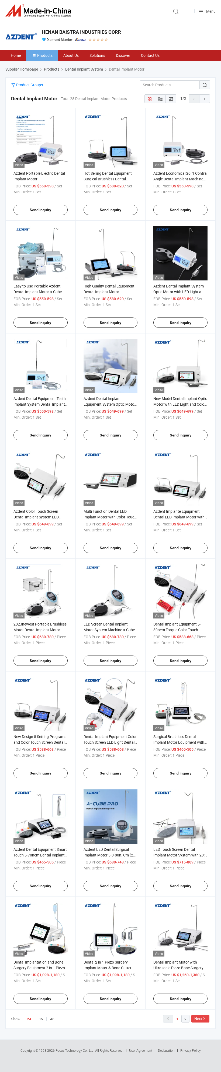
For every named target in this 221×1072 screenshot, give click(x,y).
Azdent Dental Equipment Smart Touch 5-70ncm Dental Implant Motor (40, 855)
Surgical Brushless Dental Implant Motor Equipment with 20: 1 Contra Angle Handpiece (178, 742)
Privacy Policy (190, 1050)
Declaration (166, 1050)
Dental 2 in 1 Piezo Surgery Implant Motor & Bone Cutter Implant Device (108, 967)
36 (41, 1018)
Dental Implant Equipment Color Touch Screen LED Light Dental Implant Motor (110, 742)
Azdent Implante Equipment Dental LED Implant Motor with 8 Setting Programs (179, 517)
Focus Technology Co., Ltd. (75, 1050)
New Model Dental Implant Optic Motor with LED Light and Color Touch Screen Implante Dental (180, 404)
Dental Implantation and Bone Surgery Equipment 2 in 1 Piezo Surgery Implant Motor (39, 967)
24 (29, 1019)
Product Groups (29, 84)
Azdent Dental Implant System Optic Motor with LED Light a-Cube (178, 291)
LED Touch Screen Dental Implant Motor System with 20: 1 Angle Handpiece (179, 855)
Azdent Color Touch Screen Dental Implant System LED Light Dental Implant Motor (36, 517)
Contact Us (150, 55)
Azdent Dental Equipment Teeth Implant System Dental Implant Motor (39, 404)
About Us (71, 55)
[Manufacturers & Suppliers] (39, 10)
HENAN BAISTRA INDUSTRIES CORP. (81, 32)
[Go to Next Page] (204, 99)
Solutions (97, 55)
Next (198, 1018)
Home (16, 55)
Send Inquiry (40, 210)
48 (52, 1018)
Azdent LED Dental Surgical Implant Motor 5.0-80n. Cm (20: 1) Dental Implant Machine (110, 855)
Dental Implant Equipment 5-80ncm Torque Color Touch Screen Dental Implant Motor (177, 629)
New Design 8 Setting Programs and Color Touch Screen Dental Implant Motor (39, 742)
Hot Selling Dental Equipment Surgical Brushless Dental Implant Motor (108, 179)
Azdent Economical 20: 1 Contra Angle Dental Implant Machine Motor (180, 179)
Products (45, 55)
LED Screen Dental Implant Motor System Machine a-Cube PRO (109, 629)
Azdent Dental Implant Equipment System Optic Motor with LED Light (110, 404)
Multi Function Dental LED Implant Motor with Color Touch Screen (110, 517)
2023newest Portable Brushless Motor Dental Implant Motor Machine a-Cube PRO (40, 629)
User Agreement (140, 1050)
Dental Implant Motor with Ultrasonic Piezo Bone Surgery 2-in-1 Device (178, 967)
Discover (123, 55)
